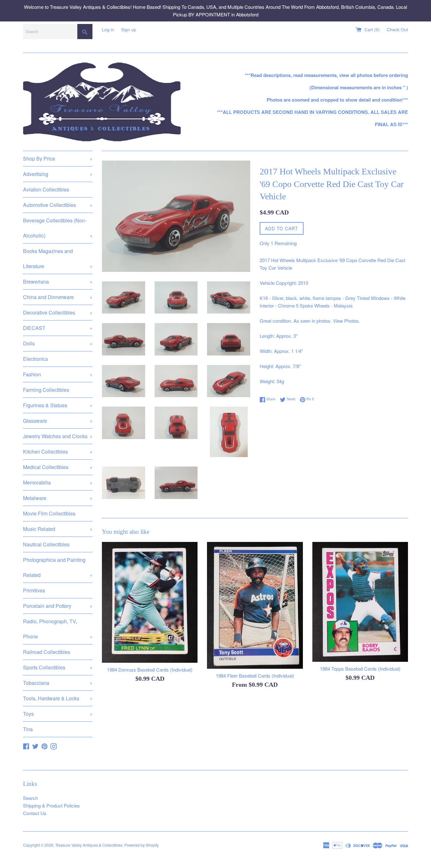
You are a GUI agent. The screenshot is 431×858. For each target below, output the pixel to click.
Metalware (57, 498)
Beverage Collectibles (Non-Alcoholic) (57, 228)
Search (30, 798)
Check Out (397, 29)
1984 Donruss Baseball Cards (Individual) (149, 669)
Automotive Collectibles (57, 205)
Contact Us (34, 813)
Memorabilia (57, 482)
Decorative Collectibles (57, 312)
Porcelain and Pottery (57, 605)
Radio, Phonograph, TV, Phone (57, 629)
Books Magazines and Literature (57, 258)
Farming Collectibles (46, 389)
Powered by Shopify (141, 845)
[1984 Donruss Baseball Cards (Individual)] (150, 602)
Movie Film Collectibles (49, 513)
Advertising (57, 174)
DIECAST (57, 328)
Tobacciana (57, 682)
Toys (57, 713)
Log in (108, 29)
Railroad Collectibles (46, 651)
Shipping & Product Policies (51, 805)
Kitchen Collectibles (57, 451)
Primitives (34, 590)
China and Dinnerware (57, 297)
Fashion (57, 374)
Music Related (57, 528)
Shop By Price (57, 158)
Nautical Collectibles (46, 544)
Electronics (35, 358)
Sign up (128, 29)
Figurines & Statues (57, 405)
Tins (28, 729)
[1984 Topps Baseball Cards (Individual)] (360, 601)
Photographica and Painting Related (57, 567)
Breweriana (57, 281)
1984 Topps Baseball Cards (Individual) (360, 668)
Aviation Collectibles (46, 189)
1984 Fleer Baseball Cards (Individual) (255, 675)
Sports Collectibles (57, 667)
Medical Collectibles (57, 467)
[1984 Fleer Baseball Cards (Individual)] (255, 605)
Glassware (57, 420)
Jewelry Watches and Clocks (57, 436)
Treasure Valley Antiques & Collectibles (88, 845)
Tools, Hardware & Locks (57, 698)
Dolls (57, 343)
